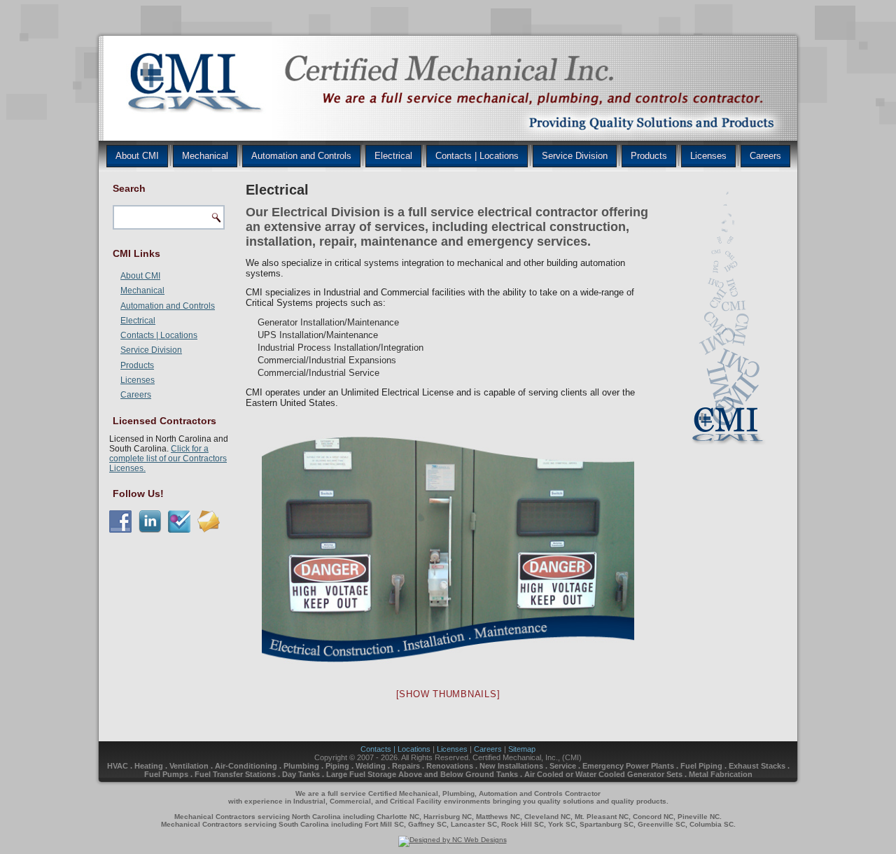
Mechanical (205, 155)
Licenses (708, 155)
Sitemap (522, 749)
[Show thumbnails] (448, 694)
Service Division (575, 155)
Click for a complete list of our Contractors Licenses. (168, 458)
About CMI (137, 155)
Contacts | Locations (477, 155)
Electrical (393, 155)
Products (649, 155)
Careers (765, 155)
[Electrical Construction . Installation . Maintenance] (447, 550)
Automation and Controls (301, 155)
